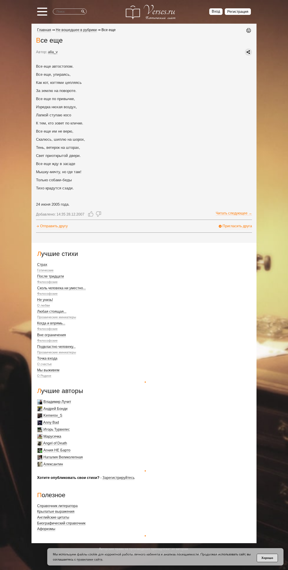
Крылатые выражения (55, 511)
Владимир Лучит (57, 402)
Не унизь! (45, 300)
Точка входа (47, 358)
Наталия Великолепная (63, 457)
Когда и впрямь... (51, 323)
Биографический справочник (61, 523)
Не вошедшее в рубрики (76, 30)
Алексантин (53, 464)
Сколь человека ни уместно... (61, 288)
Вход (216, 11)
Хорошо (267, 558)
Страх (42, 265)
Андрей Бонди (55, 409)
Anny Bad (51, 422)
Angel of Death (55, 443)
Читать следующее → (234, 213)
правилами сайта (89, 559)
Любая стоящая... (51, 311)
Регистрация (237, 12)
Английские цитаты (53, 517)
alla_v (53, 52)
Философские (47, 282)
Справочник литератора (57, 506)
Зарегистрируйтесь (118, 478)
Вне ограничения (51, 335)
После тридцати (50, 276)
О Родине (44, 375)
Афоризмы (46, 529)
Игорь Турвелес (56, 429)
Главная (44, 30)
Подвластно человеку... (56, 347)
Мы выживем (48, 370)
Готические (45, 270)
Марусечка (52, 436)
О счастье (44, 364)
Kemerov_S (52, 415)
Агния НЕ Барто (56, 450)
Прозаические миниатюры (56, 317)
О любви (43, 305)
